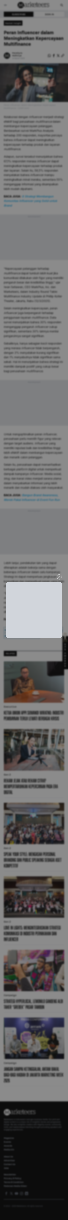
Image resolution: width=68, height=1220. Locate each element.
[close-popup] (59, 576)
